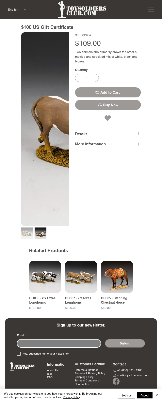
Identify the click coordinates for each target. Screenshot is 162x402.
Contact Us (82, 384)
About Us (52, 370)
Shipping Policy (84, 376)
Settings (127, 395)
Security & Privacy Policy (90, 373)
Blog (50, 373)
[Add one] (95, 78)
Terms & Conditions (87, 380)
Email (21, 335)
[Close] (157, 395)
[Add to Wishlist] (108, 118)
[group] (81, 288)
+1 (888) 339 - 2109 (129, 370)
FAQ (50, 377)
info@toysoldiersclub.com (133, 375)
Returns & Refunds (86, 369)
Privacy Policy (71, 397)
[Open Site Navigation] (151, 9)
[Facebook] (116, 381)
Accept (145, 395)
